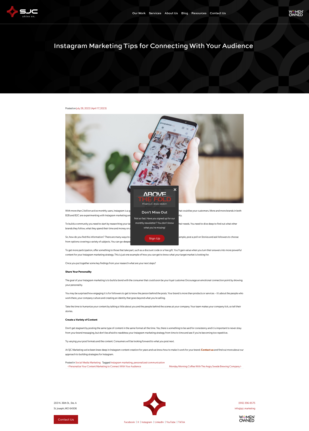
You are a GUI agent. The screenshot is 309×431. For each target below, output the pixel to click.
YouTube (170, 422)
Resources (198, 13)
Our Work (138, 13)
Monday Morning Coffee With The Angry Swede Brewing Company (204, 366)
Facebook (129, 422)
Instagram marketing (122, 362)
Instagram (146, 422)
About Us (171, 13)
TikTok (181, 422)
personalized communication (149, 362)
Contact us (207, 349)
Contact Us (218, 13)
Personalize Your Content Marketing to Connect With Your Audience (105, 366)
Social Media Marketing (88, 362)
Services (155, 13)
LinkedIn (159, 422)
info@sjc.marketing (245, 408)
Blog (184, 13)
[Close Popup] (175, 189)
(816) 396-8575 (247, 402)
